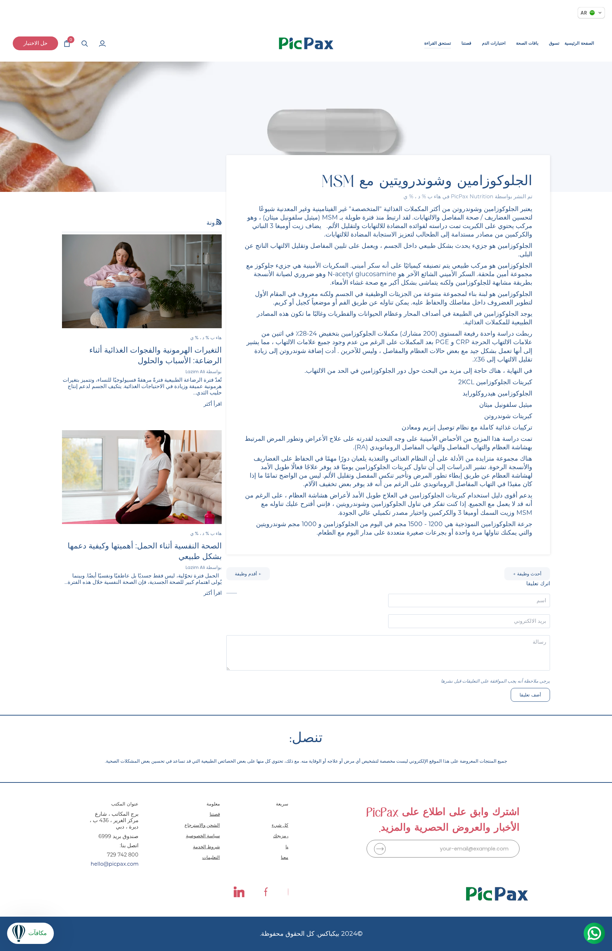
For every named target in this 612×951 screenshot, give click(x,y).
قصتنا (215, 814)
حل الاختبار (35, 43)
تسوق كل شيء (286, 825)
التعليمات (211, 857)
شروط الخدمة (206, 846)
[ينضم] (380, 849)
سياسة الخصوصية (203, 835)
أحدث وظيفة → (527, 573)
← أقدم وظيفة (248, 573)
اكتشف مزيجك (287, 835)
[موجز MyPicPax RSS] (219, 221)
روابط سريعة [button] (288, 804)
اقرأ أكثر (213, 404)
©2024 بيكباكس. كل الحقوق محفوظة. (311, 934)
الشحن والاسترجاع (202, 825)
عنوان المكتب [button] (124, 804)
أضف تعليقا (530, 694)
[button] (554, 43)
